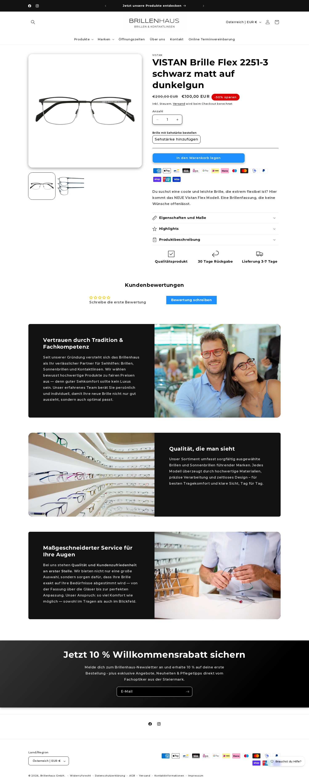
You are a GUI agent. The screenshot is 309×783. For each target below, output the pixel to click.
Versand (179, 103)
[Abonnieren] (187, 692)
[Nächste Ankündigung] (203, 6)
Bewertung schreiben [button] (191, 300)
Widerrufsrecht (80, 775)
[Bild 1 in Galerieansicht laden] (41, 186)
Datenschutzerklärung (110, 775)
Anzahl (157, 111)
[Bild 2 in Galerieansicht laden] (70, 186)
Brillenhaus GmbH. (52, 775)
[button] (33, 22)
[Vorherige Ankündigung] (105, 6)
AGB (132, 775)
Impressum (195, 775)
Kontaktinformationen (169, 775)
